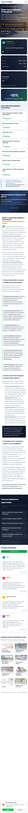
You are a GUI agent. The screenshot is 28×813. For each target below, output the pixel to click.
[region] (14, 144)
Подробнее (20, 809)
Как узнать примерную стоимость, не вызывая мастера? (12, 535)
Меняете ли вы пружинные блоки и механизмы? (11, 528)
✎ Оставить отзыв (14, 551)
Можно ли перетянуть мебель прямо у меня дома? (12, 513)
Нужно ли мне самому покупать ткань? (12, 523)
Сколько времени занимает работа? (12, 518)
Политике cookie (9, 806)
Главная (3, 6)
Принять (8, 809)
